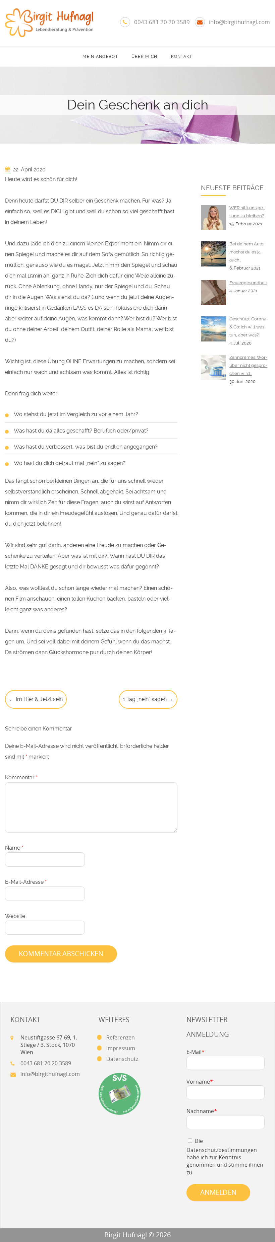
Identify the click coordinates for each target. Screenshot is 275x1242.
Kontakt (181, 56)
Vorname (199, 1081)
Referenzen (120, 1037)
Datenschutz (122, 1059)
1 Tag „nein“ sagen (148, 699)
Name (14, 848)
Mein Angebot (100, 56)
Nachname (201, 1111)
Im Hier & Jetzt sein (36, 699)
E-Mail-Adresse (26, 882)
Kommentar (21, 777)
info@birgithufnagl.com (239, 22)
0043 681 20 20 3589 (162, 22)
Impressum (120, 1048)
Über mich (144, 56)
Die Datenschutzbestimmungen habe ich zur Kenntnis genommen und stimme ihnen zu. (224, 1156)
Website (15, 916)
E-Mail (195, 1052)
